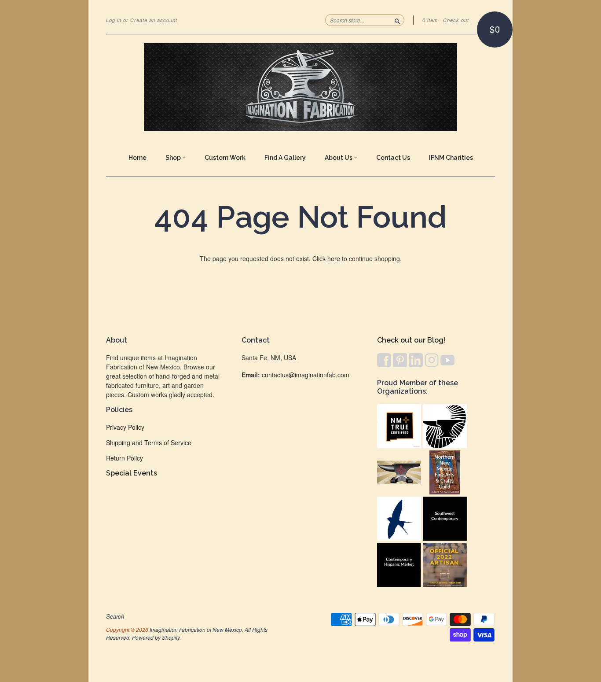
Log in (113, 20)
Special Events (131, 473)
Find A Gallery (285, 157)
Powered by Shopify (156, 637)
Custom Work (225, 157)
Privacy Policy (125, 427)
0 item (430, 20)
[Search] (397, 19)
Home (137, 157)
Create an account (153, 20)
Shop (173, 157)
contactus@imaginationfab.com (305, 374)
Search (115, 616)
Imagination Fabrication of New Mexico (196, 629)
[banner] (300, 87)
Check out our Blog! (411, 340)
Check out (456, 20)
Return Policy (124, 457)
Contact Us (393, 157)
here (333, 258)
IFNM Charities (451, 157)
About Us (339, 157)
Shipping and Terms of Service (148, 442)
